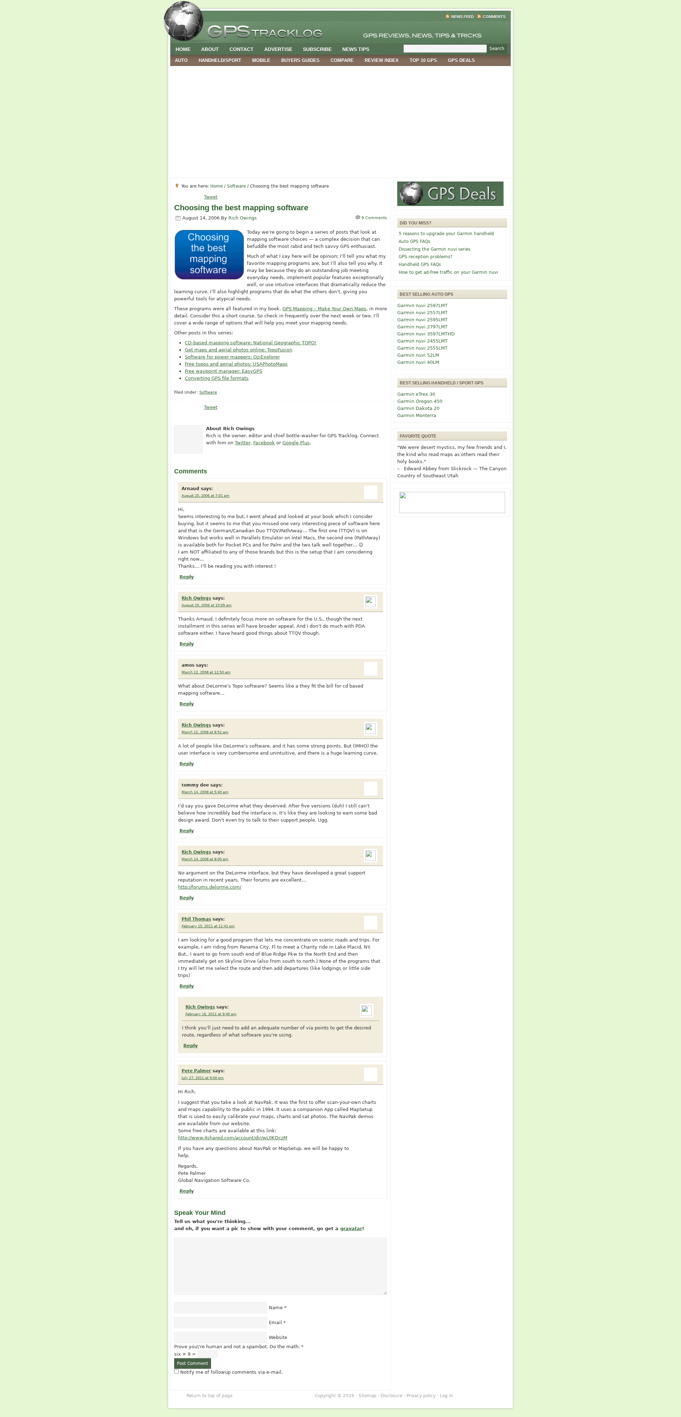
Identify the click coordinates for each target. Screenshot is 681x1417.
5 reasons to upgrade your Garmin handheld (446, 233)
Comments (494, 17)
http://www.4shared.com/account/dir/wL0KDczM (232, 1137)
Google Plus (296, 442)
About (210, 49)
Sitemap (367, 1395)
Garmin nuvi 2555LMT (422, 348)
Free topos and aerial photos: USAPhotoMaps (236, 364)
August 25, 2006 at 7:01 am (205, 496)
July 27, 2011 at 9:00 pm (203, 1078)
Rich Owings (242, 218)
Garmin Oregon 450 (419, 401)
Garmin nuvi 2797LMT (422, 326)
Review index (382, 60)
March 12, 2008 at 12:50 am (206, 672)
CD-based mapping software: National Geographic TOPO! (250, 342)
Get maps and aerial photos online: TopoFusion (238, 349)
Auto (181, 60)
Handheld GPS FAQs (420, 264)
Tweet (210, 197)
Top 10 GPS (423, 60)
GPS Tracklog (340, 29)
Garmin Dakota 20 (418, 408)
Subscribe (317, 49)
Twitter (242, 442)
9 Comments (374, 218)
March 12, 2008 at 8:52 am (205, 732)
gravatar (351, 1228)
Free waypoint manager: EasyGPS (223, 371)
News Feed (462, 17)
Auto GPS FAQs (414, 241)
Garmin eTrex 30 (416, 394)
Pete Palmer (196, 1070)
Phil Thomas (196, 919)
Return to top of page (209, 1395)
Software (208, 392)
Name (276, 1307)
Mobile (261, 60)
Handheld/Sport (220, 60)
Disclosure (391, 1395)
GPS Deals (461, 60)
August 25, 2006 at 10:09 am (207, 605)
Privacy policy (421, 1395)
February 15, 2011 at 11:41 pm (208, 926)
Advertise (278, 49)
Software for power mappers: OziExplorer (232, 357)
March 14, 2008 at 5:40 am (205, 792)
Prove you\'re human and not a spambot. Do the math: (239, 1346)
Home (183, 49)
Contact (241, 49)
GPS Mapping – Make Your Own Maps (324, 308)
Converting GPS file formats (217, 378)
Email (275, 1322)
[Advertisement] (340, 119)
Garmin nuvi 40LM (418, 362)
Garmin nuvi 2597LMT (422, 305)
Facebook (264, 442)
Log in (446, 1395)
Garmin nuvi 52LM (418, 355)
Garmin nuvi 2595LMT (422, 319)
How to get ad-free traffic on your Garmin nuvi (448, 272)
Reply (186, 576)
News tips (355, 49)
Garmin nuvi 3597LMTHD (426, 334)
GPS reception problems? (425, 256)
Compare (342, 60)
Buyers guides (300, 60)
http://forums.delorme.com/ (209, 887)
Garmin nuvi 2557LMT (422, 312)
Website (278, 1337)
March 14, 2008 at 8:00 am (205, 859)
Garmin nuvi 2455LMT (422, 341)
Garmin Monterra (416, 415)
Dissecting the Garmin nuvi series (434, 249)
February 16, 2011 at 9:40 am (211, 1014)
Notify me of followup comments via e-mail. (231, 1372)
